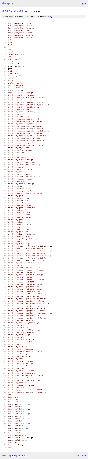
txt (78, 455)
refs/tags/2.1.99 (18, 11)
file (49, 17)
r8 (3, 11)
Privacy (20, 455)
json (84, 455)
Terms (26, 455)
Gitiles (14, 455)
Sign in (83, 4)
